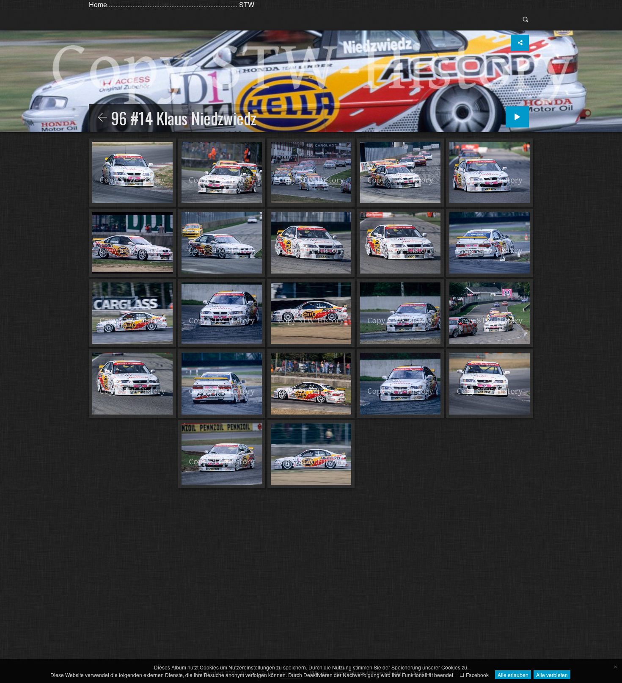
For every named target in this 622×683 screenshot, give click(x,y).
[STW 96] (102, 118)
